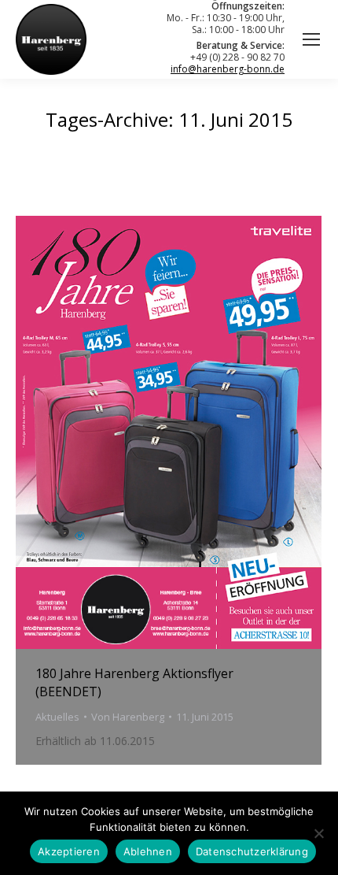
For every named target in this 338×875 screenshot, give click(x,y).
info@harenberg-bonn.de (228, 69)
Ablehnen (147, 851)
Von (127, 717)
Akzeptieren (69, 851)
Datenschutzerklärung (252, 851)
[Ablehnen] (318, 833)
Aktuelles (57, 717)
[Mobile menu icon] (311, 39)
